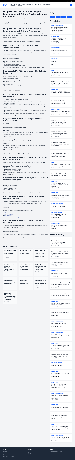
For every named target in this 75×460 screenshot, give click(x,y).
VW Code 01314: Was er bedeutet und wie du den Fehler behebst (25, 252)
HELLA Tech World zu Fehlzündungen (12, 217)
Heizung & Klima (38, 4)
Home (11, 4)
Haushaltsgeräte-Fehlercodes (27, 4)
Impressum (5, 1)
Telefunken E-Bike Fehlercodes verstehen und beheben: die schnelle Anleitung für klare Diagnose (40, 282)
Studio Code (5, 5)
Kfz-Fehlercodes (17, 4)
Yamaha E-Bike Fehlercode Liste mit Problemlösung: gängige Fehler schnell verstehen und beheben (10, 296)
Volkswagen (6, 212)
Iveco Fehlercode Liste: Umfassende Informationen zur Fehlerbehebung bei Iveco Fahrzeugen (9, 267)
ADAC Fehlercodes (8, 215)
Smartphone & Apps (47, 4)
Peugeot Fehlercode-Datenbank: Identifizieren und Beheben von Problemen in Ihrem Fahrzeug (41, 253)
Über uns (10, 1)
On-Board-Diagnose (8, 214)
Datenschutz (30, 453)
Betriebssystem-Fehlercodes (16, 5)
